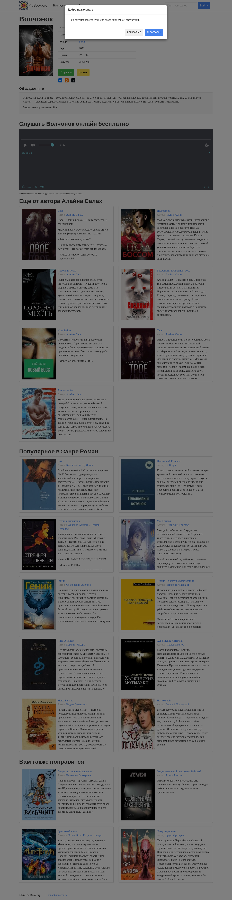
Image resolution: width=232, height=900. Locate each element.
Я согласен (154, 32)
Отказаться (134, 32)
